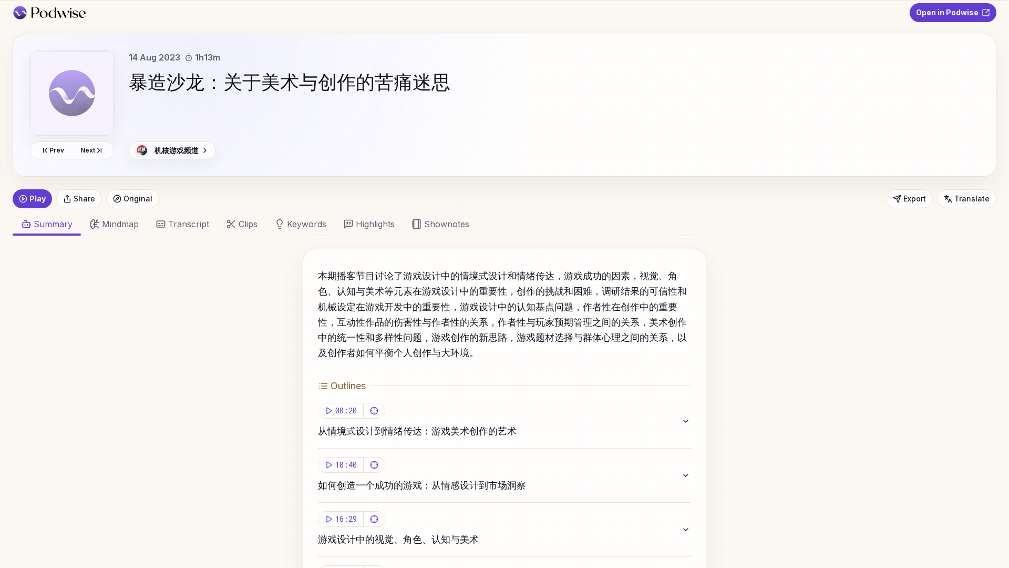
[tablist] (498, 224)
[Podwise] (49, 12)
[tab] (114, 224)
